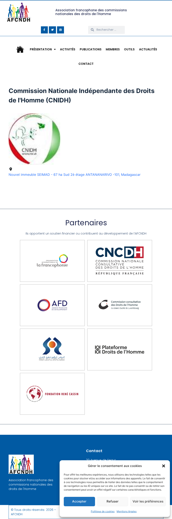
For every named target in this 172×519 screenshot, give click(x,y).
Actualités (148, 49)
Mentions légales (127, 511)
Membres (113, 49)
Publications (91, 49)
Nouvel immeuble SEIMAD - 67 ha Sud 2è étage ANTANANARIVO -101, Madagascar (75, 174)
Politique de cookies (103, 511)
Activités (67, 49)
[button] (164, 466)
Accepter (79, 501)
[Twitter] (52, 29)
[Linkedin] (60, 29)
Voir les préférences (148, 501)
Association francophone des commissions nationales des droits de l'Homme (91, 12)
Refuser (113, 501)
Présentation (41, 49)
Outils (129, 49)
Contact (86, 64)
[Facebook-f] (44, 29)
